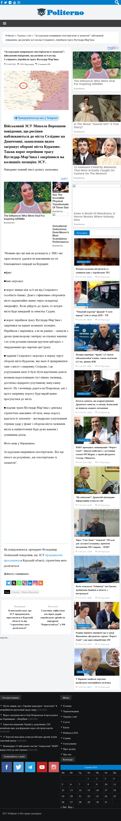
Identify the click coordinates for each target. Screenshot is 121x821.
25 (114, 796)
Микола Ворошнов (30, 592)
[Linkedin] (30, 580)
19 (63, 796)
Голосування (69, 743)
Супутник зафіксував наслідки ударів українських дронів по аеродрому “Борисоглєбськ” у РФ (52, 617)
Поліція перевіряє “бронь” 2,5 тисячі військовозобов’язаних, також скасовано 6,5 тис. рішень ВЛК (96, 358)
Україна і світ (83, 262)
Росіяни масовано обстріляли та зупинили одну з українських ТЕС (93, 270)
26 (63, 802)
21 (80, 796)
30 (97, 802)
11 (114, 784)
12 (63, 790)
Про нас (67, 754)
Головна (67, 705)
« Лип (63, 806)
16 (97, 790)
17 (106, 790)
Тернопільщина (71, 711)
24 (106, 796)
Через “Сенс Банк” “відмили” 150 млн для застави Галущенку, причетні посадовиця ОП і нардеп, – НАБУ (95, 543)
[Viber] (24, 580)
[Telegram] (8, 580)
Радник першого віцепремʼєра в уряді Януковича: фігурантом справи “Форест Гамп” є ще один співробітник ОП (96, 636)
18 (114, 790)
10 (106, 784)
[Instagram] (35, 580)
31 (106, 802)
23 (97, 796)
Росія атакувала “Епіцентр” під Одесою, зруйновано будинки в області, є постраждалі (96, 590)
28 (80, 802)
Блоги (66, 727)
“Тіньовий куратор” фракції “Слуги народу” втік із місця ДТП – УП (94, 313)
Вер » (71, 806)
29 (89, 802)
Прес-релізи (69, 748)
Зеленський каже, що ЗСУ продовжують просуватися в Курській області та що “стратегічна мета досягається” (20, 619)
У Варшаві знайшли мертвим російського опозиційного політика (93, 680)
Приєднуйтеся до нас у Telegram (38, 117)
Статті (66, 722)
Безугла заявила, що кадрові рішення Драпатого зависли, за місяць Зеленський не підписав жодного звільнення (97, 404)
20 (71, 796)
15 (89, 790)
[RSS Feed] (40, 580)
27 (71, 802)
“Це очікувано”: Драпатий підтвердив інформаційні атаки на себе (95, 499)
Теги (7, 592)
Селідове (15, 592)
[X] (14, 580)
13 (71, 790)
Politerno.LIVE (70, 732)
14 (80, 790)
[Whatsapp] (19, 580)
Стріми (67, 738)
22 (89, 796)
